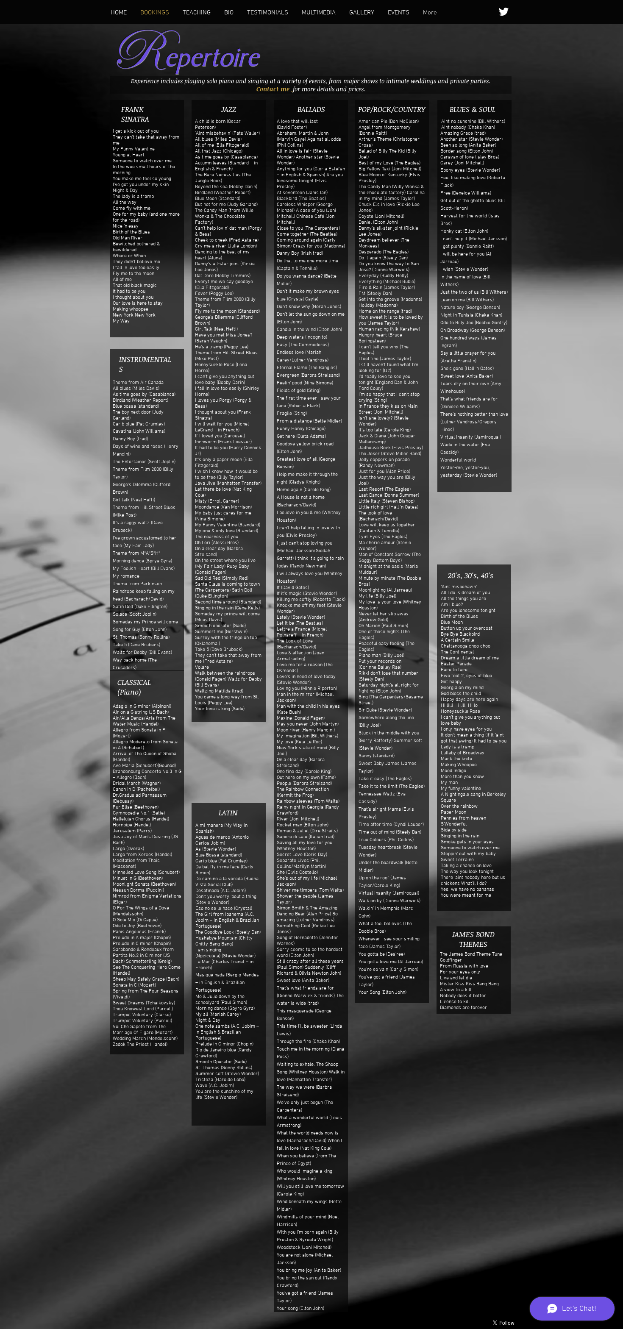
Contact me (273, 89)
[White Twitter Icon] (503, 11)
